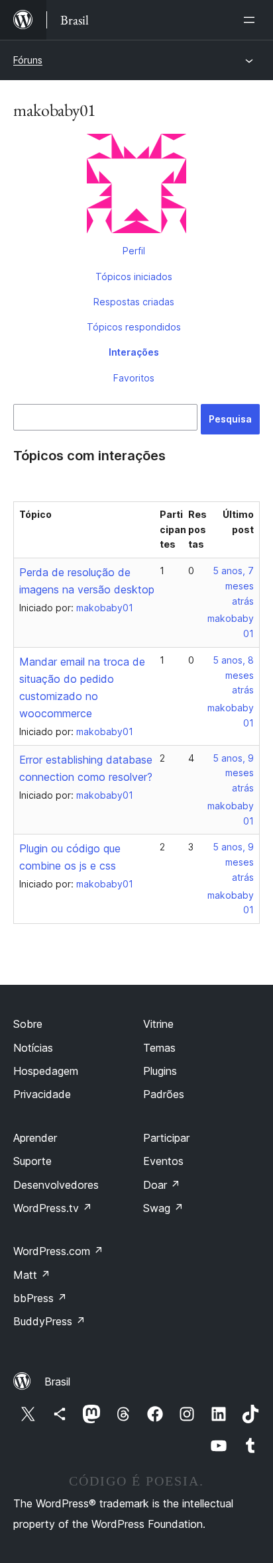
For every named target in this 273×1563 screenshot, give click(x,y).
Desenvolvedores (56, 1184)
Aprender (35, 1137)
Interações (134, 352)
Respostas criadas (133, 301)
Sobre (27, 1024)
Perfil (134, 250)
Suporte (32, 1161)
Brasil (57, 1381)
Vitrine (158, 1024)
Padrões (163, 1094)
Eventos (163, 1161)
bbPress (40, 1298)
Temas (159, 1047)
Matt (31, 1275)
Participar (166, 1137)
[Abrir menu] (252, 20)
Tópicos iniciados (133, 276)
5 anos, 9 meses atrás (233, 773)
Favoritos (133, 377)
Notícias (33, 1047)
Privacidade (42, 1094)
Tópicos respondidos (134, 326)
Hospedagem (45, 1071)
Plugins (160, 1071)
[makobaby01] (136, 186)
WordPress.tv (52, 1208)
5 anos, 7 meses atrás (233, 586)
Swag (163, 1208)
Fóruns (27, 60)
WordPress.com (58, 1251)
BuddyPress (49, 1321)
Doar (161, 1184)
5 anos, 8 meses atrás (233, 675)
